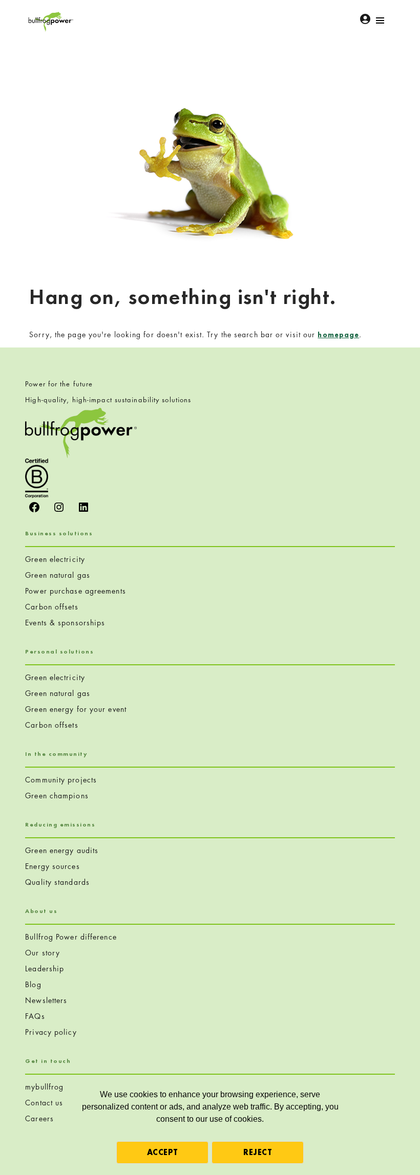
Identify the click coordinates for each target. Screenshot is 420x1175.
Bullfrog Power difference (71, 937)
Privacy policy (50, 1032)
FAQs (35, 1016)
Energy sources (52, 866)
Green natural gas (57, 575)
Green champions (57, 795)
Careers (39, 1118)
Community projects (61, 780)
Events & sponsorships (65, 622)
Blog (33, 984)
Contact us (44, 1102)
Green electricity (55, 559)
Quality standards (57, 882)
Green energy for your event (76, 709)
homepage (338, 334)
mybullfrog (44, 1087)
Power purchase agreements (75, 591)
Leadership (44, 968)
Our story (42, 953)
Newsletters (46, 1000)
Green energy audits (61, 850)
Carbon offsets (51, 607)
